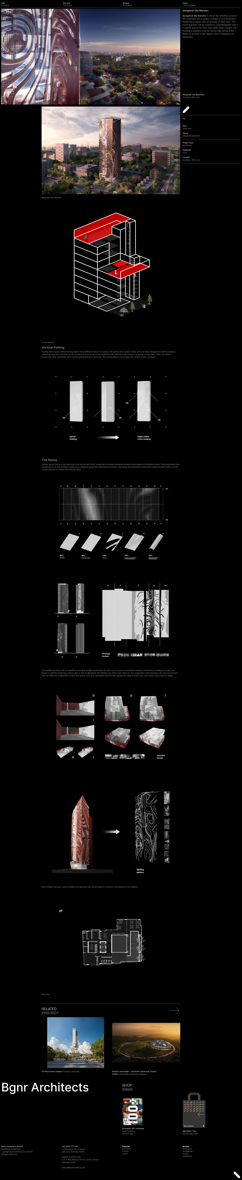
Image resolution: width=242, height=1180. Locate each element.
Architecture (188, 1151)
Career (125, 1154)
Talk (5, 4)
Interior (186, 1154)
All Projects (187, 1149)
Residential (187, 1156)
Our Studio (126, 1149)
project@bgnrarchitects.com (73, 1167)
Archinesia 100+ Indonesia (133, 1128)
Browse (127, 4)
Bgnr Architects (45, 1087)
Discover (67, 4)
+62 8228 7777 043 (70, 1146)
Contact (125, 1151)
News (189, 4)
